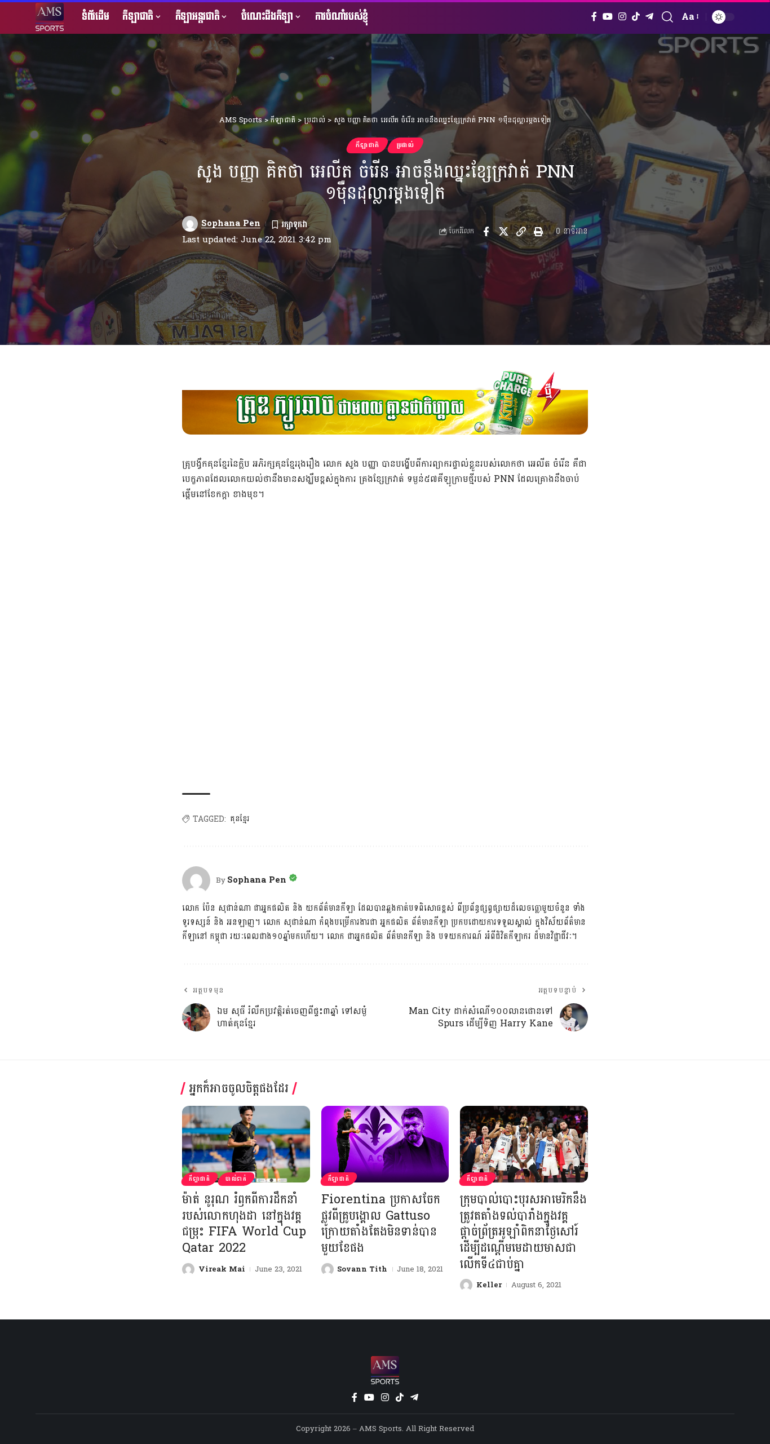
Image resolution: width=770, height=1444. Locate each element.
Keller (489, 1285)
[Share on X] (503, 232)
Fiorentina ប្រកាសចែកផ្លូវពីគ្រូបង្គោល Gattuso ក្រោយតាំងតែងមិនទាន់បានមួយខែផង (380, 1223)
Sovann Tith (362, 1269)
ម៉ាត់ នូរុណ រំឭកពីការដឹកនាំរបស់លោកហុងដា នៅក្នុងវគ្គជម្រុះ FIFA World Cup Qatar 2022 (244, 1223)
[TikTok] (636, 16)
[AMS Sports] (50, 17)
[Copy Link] (521, 232)
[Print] (538, 232)
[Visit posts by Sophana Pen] (190, 224)
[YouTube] (608, 16)
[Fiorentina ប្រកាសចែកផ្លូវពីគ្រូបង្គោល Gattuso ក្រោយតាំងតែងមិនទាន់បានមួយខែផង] (385, 1144)
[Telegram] (649, 16)
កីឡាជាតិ (367, 145)
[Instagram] (622, 16)
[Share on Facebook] (486, 232)
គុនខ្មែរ (239, 819)
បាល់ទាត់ (236, 1179)
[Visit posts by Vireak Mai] (188, 1269)
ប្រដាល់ (405, 145)
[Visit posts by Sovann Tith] (327, 1269)
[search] (667, 16)
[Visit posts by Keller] (466, 1285)
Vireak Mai (221, 1269)
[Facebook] (594, 16)
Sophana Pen (230, 223)
